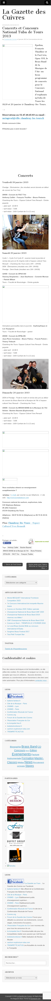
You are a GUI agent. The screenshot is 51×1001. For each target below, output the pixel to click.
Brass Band (29, 746)
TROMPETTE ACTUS (15, 732)
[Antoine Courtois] (15, 813)
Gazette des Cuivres (10, 39)
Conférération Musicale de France (20, 712)
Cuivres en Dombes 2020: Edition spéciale (23, 609)
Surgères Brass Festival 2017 (18, 632)
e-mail (13, 495)
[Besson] (15, 805)
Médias (21, 762)
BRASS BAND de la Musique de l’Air (16, 551)
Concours (5, 25)
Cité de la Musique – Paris (17, 703)
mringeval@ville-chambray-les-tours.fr (23, 118)
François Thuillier (27, 554)
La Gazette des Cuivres (24, 14)
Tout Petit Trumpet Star (16, 634)
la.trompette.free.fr (14, 723)
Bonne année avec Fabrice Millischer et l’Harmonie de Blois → (38, 566)
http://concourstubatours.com (18, 498)
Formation (28, 758)
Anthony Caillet (13, 547)
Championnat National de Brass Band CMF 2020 (25, 612)
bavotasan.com (35, 999)
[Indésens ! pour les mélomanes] (15, 863)
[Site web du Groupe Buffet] (16, 846)
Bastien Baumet (25, 547)
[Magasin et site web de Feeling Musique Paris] (15, 830)
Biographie (15, 747)
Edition (33, 750)
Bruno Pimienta (36, 551)
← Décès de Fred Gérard (12, 564)
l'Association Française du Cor (18, 720)
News (28, 762)
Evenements (14, 25)
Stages (29, 765)
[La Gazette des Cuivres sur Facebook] (15, 698)
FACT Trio (15, 554)
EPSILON (6, 554)
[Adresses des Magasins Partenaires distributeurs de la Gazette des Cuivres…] (15, 794)
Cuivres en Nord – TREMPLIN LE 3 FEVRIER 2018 (26, 623)
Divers (27, 750)
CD (39, 746)
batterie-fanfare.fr (13, 701)
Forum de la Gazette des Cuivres (19, 718)
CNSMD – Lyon (13, 706)
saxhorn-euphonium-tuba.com (18, 729)
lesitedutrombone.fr (14, 726)
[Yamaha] (11, 866)
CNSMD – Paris (13, 709)
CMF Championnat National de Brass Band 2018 (25, 620)
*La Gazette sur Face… (33, 883)
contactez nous (40, 680)
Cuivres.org (11, 715)
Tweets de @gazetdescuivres (16, 649)
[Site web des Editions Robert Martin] (15, 821)
